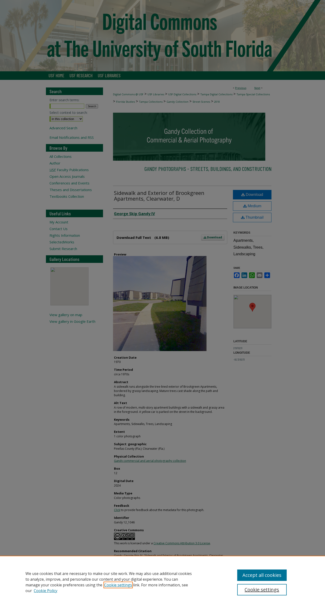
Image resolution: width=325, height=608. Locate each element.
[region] (162, 582)
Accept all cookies (261, 575)
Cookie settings (118, 585)
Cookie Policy (45, 590)
